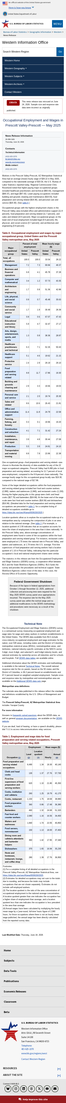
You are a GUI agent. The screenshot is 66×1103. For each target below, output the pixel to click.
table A (25, 203)
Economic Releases (15, 991)
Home (7, 950)
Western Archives (13, 84)
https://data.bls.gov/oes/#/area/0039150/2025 (22, 512)
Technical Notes (33, 666)
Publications (11, 981)
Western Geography (15, 68)
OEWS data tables (27, 658)
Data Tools (10, 971)
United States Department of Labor (22, 14)
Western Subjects (13, 76)
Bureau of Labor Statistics (15, 32)
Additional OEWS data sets (29, 681)
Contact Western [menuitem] (13, 92)
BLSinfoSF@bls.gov (12, 159)
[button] (59, 1069)
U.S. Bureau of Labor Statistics (26, 23)
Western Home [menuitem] (12, 60)
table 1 (31, 506)
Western (58, 32)
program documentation (26, 718)
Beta (6, 1012)
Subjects (9, 960)
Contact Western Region (33, 1059)
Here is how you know (20, 7)
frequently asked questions (25, 715)
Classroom (10, 1001)
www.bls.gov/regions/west (15, 162)
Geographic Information (40, 32)
